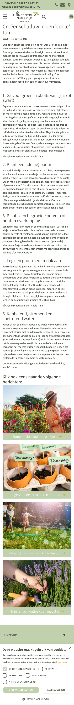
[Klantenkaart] (71, 17)
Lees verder (62, 661)
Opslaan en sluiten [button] (21, 689)
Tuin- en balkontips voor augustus (35, 611)
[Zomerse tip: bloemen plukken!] (37, 409)
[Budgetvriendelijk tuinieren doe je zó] (37, 468)
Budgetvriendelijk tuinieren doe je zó (35, 494)
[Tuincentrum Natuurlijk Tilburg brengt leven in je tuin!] (25, 16)
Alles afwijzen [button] (56, 689)
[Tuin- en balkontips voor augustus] (37, 584)
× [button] (70, 648)
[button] (37, 699)
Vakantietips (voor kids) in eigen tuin (35, 553)
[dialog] (37, 674)
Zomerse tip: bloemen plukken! (35, 436)
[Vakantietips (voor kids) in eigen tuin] (37, 526)
